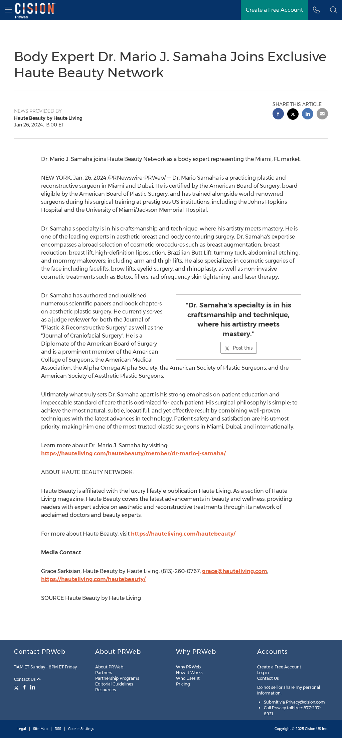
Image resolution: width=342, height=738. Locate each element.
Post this (242, 348)
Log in (263, 672)
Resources (105, 689)
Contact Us (25, 679)
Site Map (40, 729)
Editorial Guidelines (114, 683)
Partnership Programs (117, 678)
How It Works (189, 672)
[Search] (333, 10)
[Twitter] (17, 687)
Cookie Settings (81, 729)
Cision (310, 729)
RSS (58, 729)
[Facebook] (24, 687)
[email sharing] (322, 114)
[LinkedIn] (32, 687)
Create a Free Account (274, 10)
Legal (21, 729)
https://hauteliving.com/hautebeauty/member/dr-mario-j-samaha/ (133, 453)
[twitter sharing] (293, 114)
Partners (103, 672)
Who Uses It (188, 678)
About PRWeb (109, 666)
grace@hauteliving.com (234, 571)
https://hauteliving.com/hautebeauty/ (183, 534)
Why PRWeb (188, 666)
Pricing (183, 683)
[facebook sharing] (278, 114)
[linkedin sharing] (307, 114)
